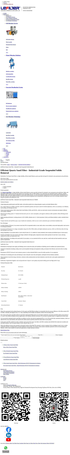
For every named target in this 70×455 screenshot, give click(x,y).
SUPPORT (8, 152)
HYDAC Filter (8, 443)
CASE (7, 154)
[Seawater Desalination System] (12, 100)
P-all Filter (14, 443)
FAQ (7, 155)
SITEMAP (51, 443)
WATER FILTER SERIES (24, 164)
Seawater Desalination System (12, 19)
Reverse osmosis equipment (11, 105)
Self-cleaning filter (9, 73)
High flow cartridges (10, 71)
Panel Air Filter (29, 443)
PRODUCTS (3, 369)
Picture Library (14, 164)
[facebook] (8, 431)
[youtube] (8, 441)
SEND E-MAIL (4, 182)
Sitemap (5, 2)
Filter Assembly (9, 42)
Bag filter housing (9, 79)
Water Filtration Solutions (11, 18)
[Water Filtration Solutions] (12, 68)
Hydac (7, 47)
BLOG (7, 153)
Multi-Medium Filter (5, 330)
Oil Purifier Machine (10, 39)
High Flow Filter (36, 443)
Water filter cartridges (10, 81)
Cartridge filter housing (10, 76)
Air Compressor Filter (10, 140)
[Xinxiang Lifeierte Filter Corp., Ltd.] (18, 11)
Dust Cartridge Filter (21, 443)
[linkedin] (8, 437)
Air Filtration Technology (11, 20)
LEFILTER (8, 132)
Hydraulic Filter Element (11, 44)
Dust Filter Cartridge (10, 135)
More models (6, 374)
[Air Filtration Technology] (12, 130)
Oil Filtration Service (10, 17)
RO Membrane (9, 103)
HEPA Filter (8, 143)
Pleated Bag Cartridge (10, 137)
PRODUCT (8, 15)
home (8, 164)
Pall (7, 49)
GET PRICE (10, 182)
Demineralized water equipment (12, 111)
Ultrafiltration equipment (11, 108)
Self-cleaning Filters (45, 443)
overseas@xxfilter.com (8, 4)
